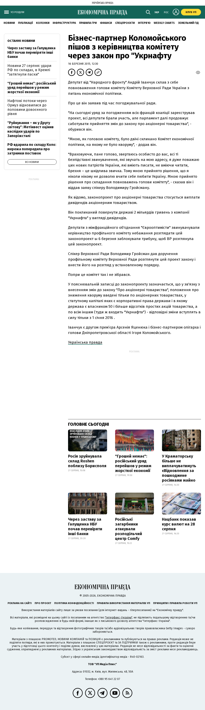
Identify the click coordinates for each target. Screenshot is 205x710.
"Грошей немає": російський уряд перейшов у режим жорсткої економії (133, 463)
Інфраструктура (64, 23)
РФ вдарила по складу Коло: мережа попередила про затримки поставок (31, 148)
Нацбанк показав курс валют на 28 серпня (179, 524)
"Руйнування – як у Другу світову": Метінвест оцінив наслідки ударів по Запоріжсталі (30, 129)
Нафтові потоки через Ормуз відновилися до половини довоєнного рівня (27, 107)
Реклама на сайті (20, 603)
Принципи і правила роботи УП (175, 603)
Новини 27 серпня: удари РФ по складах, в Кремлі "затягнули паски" (29, 70)
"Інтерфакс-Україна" (118, 617)
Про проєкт (43, 603)
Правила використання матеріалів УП (123, 603)
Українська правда (85, 342)
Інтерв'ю (144, 23)
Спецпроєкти (125, 23)
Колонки (42, 23)
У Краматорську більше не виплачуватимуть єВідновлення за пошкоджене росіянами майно (179, 468)
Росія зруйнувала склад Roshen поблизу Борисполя (87, 461)
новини (9, 23)
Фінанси (106, 23)
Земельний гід (188, 23)
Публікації (25, 23)
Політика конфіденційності (74, 603)
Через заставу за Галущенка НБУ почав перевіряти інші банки (85, 526)
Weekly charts (164, 23)
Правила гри (88, 23)
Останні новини (21, 41)
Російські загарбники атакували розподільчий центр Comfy (128, 529)
